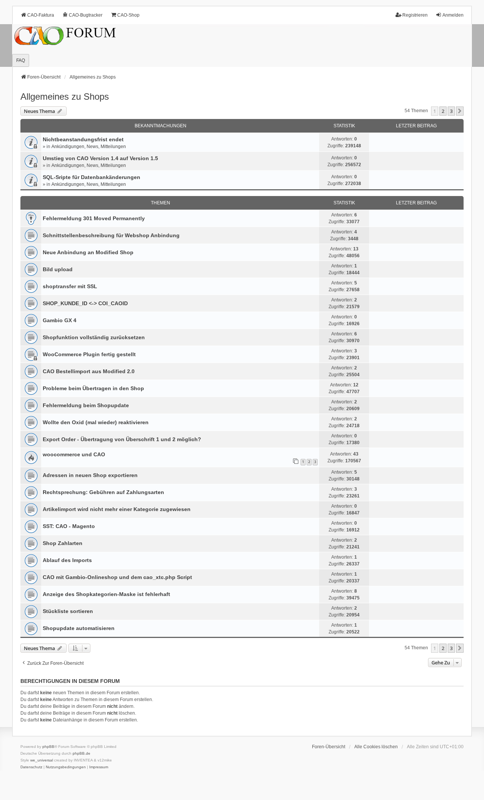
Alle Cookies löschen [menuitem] (376, 746)
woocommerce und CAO (74, 454)
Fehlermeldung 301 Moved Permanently (94, 218)
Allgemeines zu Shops (64, 96)
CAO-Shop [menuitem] (128, 15)
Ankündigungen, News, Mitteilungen (88, 146)
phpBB (48, 746)
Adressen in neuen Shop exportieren (90, 475)
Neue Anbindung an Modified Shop (88, 252)
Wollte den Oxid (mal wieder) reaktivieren (96, 422)
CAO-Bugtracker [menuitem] (85, 15)
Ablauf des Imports (67, 560)
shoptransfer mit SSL (70, 286)
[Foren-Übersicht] (242, 46)
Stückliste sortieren (68, 611)
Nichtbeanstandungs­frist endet (83, 139)
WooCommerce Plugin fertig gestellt (89, 354)
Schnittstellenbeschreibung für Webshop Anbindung (111, 235)
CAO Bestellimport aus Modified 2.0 (89, 371)
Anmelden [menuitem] (453, 15)
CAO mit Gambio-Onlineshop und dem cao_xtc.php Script (117, 577)
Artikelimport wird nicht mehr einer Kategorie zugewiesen (117, 509)
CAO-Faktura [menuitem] (40, 15)
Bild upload (58, 269)
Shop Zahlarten (62, 543)
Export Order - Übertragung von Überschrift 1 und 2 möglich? (122, 439)
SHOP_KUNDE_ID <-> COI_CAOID (85, 303)
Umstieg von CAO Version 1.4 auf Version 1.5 (100, 158)
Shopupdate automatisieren (79, 628)
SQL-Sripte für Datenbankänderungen (91, 177)
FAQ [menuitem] (20, 60)
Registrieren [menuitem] (415, 15)
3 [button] (451, 111)
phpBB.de (81, 753)
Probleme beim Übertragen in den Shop (93, 388)
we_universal (41, 760)
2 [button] (443, 111)
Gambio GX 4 (59, 320)
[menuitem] (31, 767)
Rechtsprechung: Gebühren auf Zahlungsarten (103, 492)
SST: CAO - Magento (69, 526)
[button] (460, 111)
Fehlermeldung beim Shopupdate (86, 405)
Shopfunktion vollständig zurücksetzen (94, 337)
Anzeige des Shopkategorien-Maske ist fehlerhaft (106, 594)
